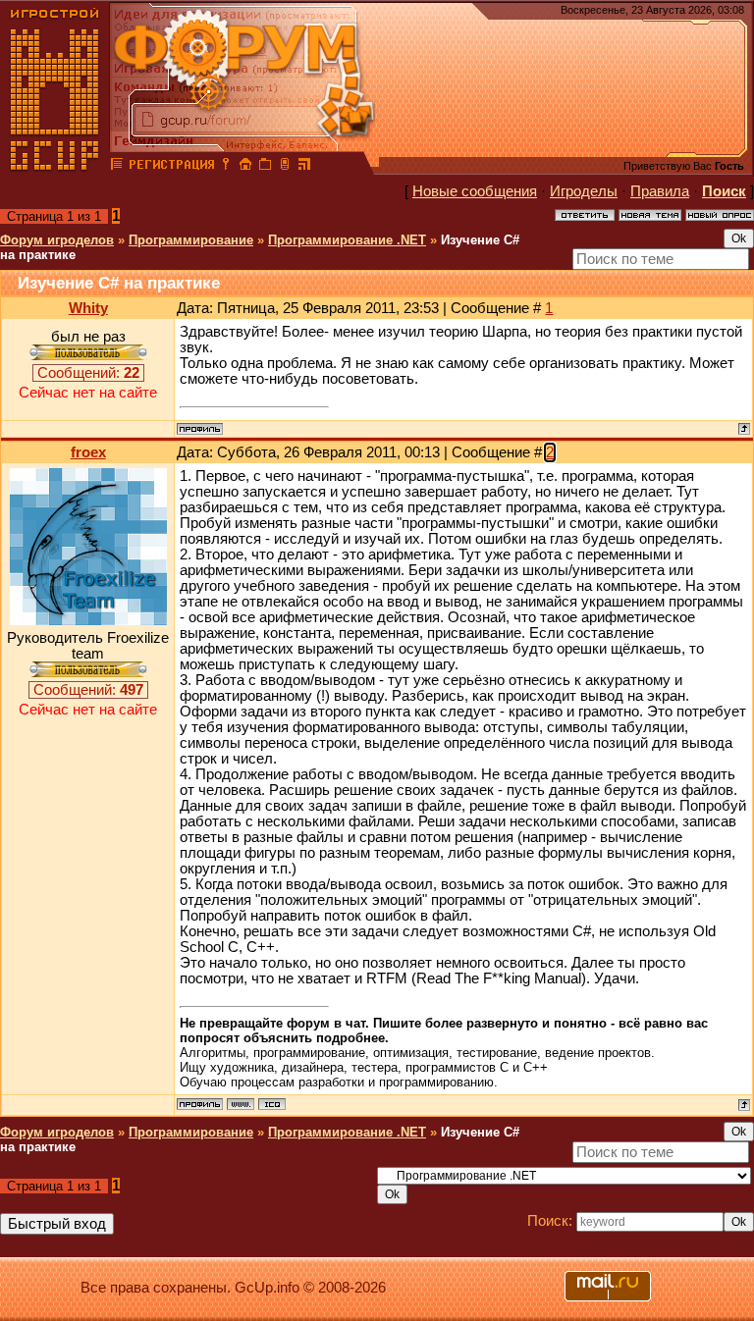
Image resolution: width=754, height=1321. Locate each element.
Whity (88, 308)
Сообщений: (88, 373)
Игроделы (584, 191)
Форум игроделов (57, 240)
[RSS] (304, 167)
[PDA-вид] (285, 167)
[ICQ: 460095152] (272, 1104)
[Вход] (226, 167)
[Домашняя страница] (240, 1104)
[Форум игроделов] (117, 167)
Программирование (191, 240)
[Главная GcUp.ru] (55, 167)
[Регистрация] (171, 167)
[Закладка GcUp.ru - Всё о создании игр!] (265, 167)
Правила (659, 191)
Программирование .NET (347, 240)
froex (88, 452)
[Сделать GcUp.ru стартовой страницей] (245, 167)
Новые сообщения (474, 191)
